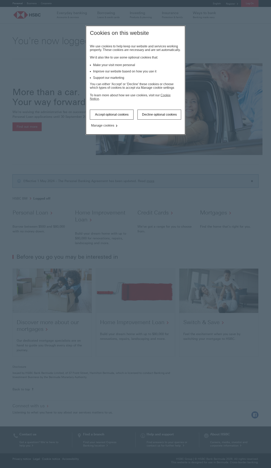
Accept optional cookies (112, 114)
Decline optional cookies (159, 114)
